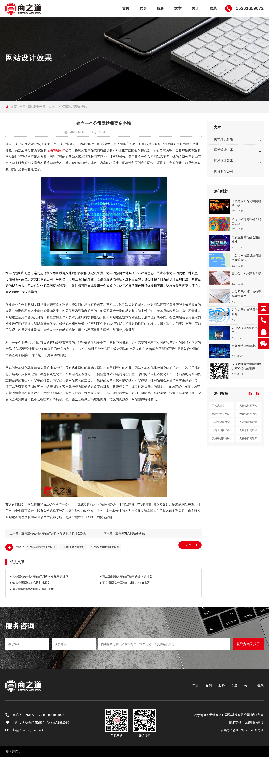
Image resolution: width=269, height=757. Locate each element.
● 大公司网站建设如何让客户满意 (32, 589)
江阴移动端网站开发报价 (105, 547)
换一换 (254, 393)
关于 (195, 8)
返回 (188, 544)
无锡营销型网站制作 (248, 414)
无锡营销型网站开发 (221, 423)
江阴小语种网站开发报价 (41, 547)
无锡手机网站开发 (248, 439)
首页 (125, 8)
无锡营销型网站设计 (221, 414)
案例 (143, 8)
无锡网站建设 (254, 722)
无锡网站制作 (55, 150)
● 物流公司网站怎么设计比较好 (30, 582)
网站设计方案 (223, 150)
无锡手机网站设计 (248, 431)
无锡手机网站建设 (221, 431)
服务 (160, 8)
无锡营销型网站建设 (248, 406)
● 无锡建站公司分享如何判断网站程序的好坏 (39, 576)
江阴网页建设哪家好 (73, 547)
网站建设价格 (223, 139)
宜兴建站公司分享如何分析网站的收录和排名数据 (53, 533)
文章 (178, 8)
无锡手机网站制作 (221, 439)
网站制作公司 (223, 171)
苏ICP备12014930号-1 (248, 730)
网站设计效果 (37, 106)
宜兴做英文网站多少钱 (130, 533)
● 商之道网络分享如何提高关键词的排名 (126, 576)
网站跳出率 (218, 405)
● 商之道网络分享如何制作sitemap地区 (125, 582)
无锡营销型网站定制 (248, 423)
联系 (213, 8)
